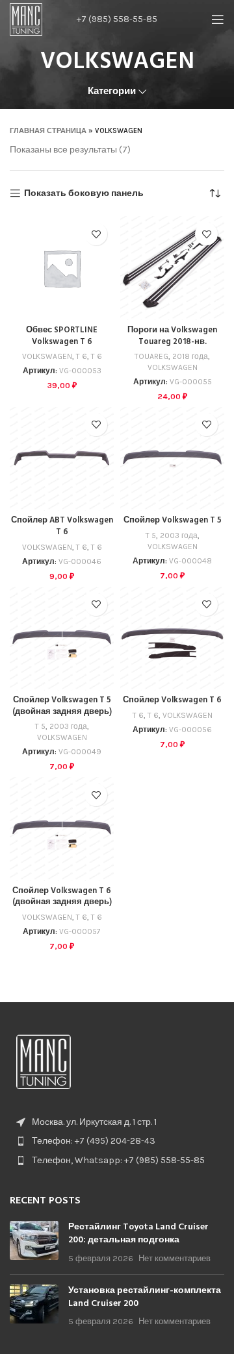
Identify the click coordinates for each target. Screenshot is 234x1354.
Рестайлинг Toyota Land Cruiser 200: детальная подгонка (138, 1234)
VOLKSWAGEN (47, 356)
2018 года (190, 356)
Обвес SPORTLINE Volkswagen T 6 (62, 336)
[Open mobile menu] (218, 19)
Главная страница (48, 131)
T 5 (151, 535)
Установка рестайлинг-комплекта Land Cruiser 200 (144, 1297)
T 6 (81, 356)
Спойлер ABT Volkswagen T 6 (62, 526)
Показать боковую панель (84, 193)
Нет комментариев (174, 1258)
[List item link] (117, 1141)
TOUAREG (151, 356)
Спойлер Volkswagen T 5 (173, 520)
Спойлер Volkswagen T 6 (172, 700)
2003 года (179, 535)
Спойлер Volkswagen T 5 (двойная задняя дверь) (62, 706)
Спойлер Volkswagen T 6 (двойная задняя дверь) (62, 897)
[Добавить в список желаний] (95, 234)
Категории (112, 91)
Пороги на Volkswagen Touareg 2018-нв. (172, 336)
